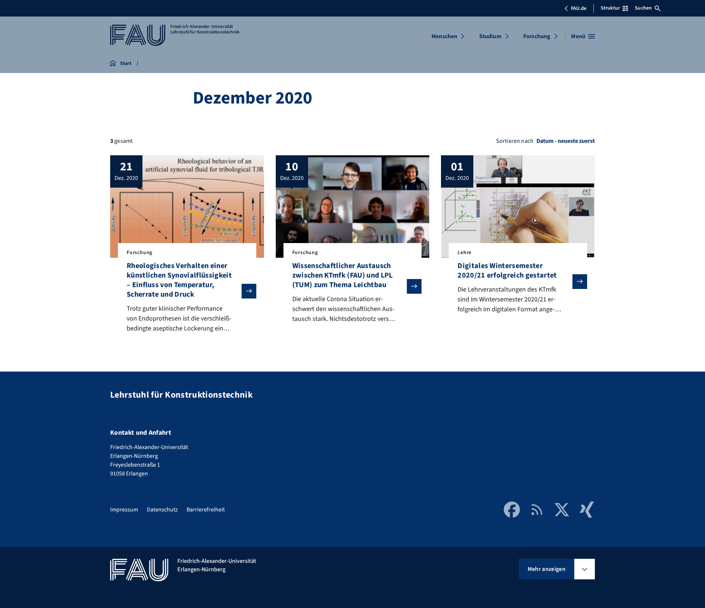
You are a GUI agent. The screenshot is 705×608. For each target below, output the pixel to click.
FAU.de (578, 8)
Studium (490, 36)
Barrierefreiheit (206, 510)
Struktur (610, 8)
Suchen (643, 8)
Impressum (124, 510)
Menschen (444, 36)
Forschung (536, 36)
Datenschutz (162, 510)
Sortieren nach (515, 141)
